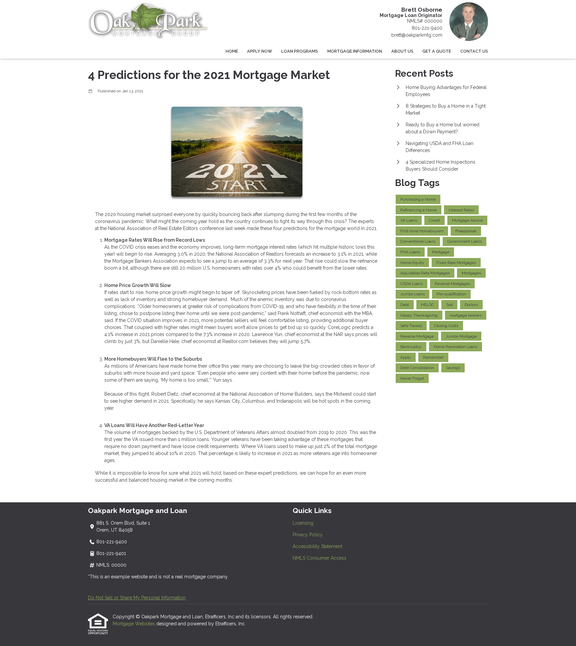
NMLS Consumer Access (319, 558)
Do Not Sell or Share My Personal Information (137, 597)
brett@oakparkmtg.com (416, 35)
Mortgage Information (354, 51)
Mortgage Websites (134, 623)
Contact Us (474, 51)
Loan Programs (299, 51)
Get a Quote (436, 51)
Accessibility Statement (317, 546)
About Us (402, 51)
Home (232, 51)
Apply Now (259, 51)
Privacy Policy (308, 534)
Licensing (303, 523)
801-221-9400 (427, 28)
